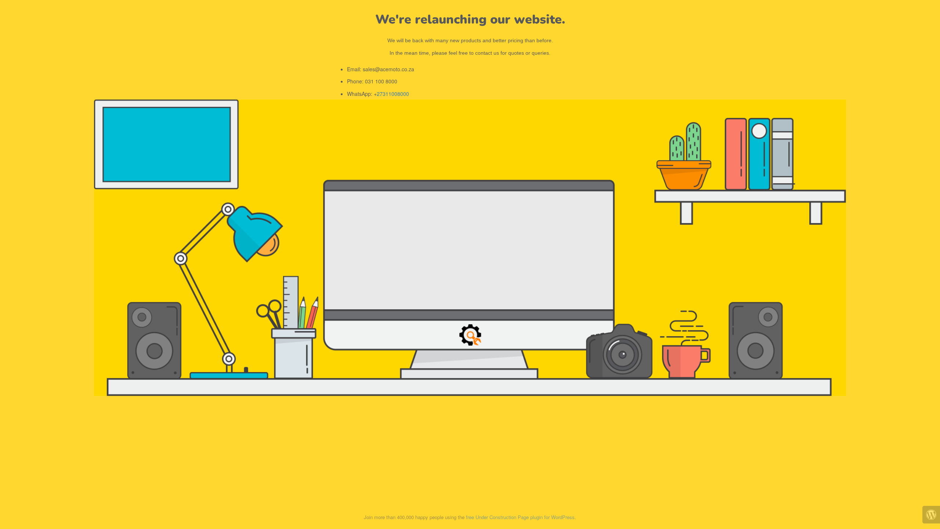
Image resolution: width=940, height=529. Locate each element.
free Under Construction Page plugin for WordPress (520, 517)
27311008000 (393, 93)
